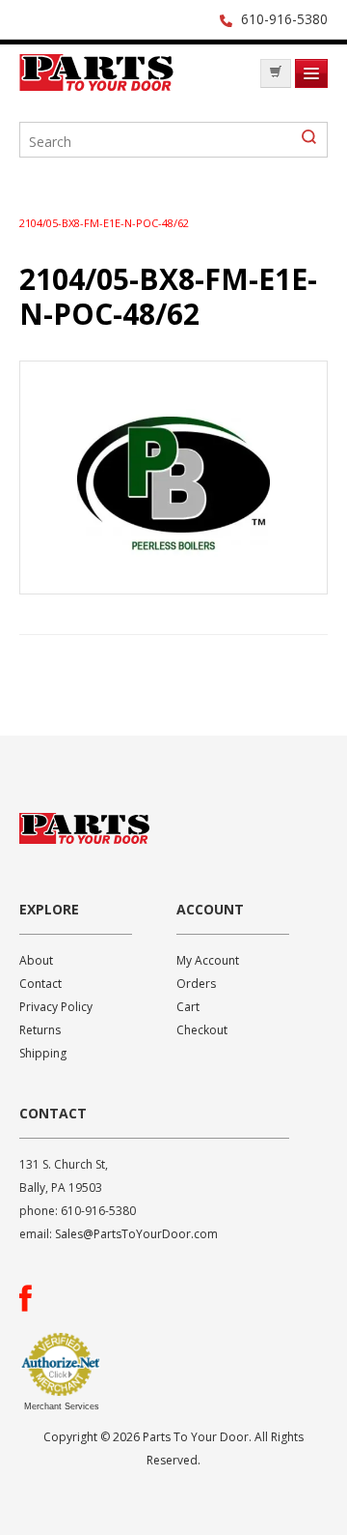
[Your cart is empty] (275, 73)
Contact (40, 983)
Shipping (43, 1053)
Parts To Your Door (96, 78)
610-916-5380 (284, 19)
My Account (207, 960)
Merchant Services (61, 1406)
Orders (196, 983)
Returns (40, 1030)
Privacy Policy (56, 1007)
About (36, 960)
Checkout (201, 1030)
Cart (188, 1007)
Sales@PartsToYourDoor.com (136, 1234)
